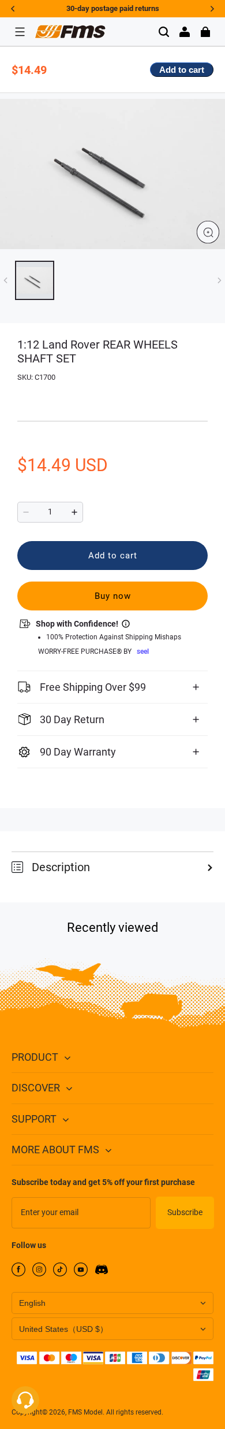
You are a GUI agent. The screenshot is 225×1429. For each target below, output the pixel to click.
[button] (20, 32)
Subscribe (184, 1212)
